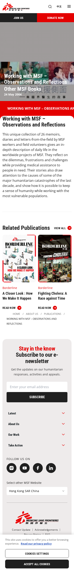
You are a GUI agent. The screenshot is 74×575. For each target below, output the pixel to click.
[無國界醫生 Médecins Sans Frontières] (16, 7)
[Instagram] (11, 468)
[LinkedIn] (51, 468)
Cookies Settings (37, 553)
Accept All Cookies (37, 564)
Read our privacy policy (36, 543)
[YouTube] (25, 468)
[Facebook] (38, 468)
